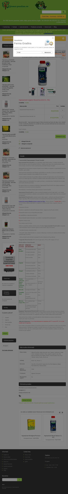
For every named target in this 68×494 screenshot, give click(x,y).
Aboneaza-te (48, 52)
